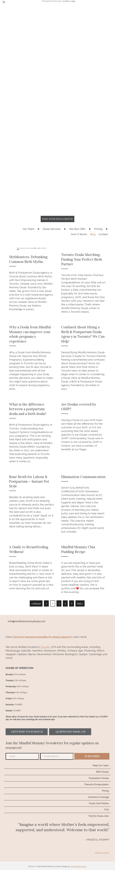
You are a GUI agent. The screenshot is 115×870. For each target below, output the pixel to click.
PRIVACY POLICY (102, 853)
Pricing (98, 228)
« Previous (36, 603)
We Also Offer (77, 228)
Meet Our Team (101, 765)
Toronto (45, 646)
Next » (80, 603)
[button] (27, 731)
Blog (93, 234)
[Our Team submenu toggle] (38, 229)
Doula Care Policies (99, 803)
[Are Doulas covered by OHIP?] (83, 431)
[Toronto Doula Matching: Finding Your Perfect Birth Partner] (83, 282)
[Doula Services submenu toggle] (65, 229)
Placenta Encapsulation (96, 784)
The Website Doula (78, 866)
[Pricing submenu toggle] (106, 229)
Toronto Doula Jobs (98, 816)
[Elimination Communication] (83, 503)
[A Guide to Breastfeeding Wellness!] (31, 568)
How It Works (79, 234)
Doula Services (52, 228)
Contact (103, 234)
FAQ (106, 809)
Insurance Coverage (98, 797)
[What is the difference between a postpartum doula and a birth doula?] (31, 431)
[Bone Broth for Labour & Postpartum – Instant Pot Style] (31, 503)
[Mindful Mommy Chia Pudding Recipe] (83, 568)
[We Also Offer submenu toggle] (90, 229)
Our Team (28, 228)
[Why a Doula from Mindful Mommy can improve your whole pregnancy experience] (31, 356)
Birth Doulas (102, 771)
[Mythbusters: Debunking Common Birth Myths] (31, 282)
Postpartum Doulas (99, 778)
